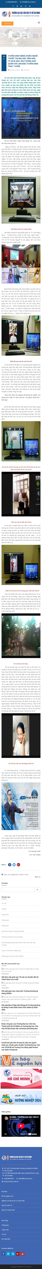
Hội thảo (4, 1191)
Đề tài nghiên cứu (7, 1196)
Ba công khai (6, 1239)
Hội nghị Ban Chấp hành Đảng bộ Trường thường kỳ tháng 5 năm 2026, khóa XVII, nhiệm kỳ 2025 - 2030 (21, 1007)
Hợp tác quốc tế (7, 1205)
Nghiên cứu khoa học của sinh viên (13, 1201)
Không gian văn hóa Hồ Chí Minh (12, 956)
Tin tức (4, 903)
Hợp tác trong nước (8, 1210)
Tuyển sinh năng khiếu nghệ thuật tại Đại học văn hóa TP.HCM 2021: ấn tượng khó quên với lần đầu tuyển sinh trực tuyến (23, 61)
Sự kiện (24, 37)
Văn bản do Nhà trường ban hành (13, 931)
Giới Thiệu (5, 1220)
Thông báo (5, 920)
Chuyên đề (5, 926)
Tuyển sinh (7, 23)
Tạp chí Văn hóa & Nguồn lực (11, 950)
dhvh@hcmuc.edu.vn (29, 2)
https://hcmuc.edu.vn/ (11, 1181)
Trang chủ (16, 37)
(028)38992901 (12, 2)
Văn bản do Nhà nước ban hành (12, 937)
